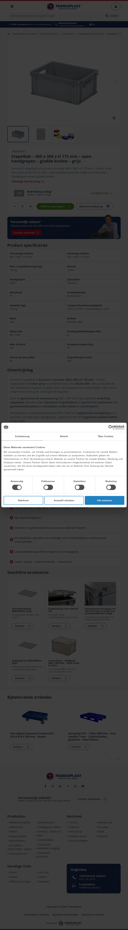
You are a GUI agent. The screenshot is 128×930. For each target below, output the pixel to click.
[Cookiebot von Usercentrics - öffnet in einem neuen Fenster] (109, 427)
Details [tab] (64, 436)
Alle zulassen (104, 500)
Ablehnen (23, 500)
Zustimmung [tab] (22, 436)
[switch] (48, 487)
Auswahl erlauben (64, 500)
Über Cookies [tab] (106, 436)
